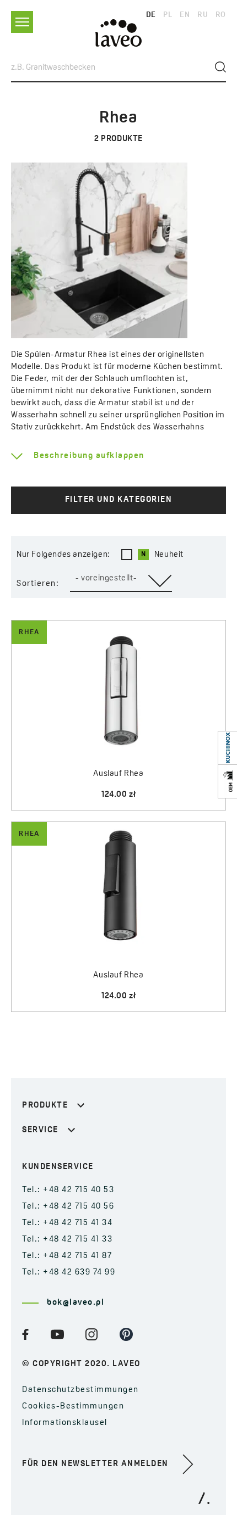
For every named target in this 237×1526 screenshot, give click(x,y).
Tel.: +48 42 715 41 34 (67, 1223)
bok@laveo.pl (75, 1303)
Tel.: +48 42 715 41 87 (67, 1256)
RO (221, 15)
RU (202, 15)
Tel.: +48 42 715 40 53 (68, 1190)
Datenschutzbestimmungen (80, 1390)
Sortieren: (38, 584)
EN (185, 15)
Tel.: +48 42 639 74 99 (68, 1272)
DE (151, 15)
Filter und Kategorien (119, 500)
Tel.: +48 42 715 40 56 (68, 1207)
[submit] (220, 67)
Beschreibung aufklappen (89, 456)
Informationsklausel (64, 1423)
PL (167, 15)
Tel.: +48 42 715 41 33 (67, 1240)
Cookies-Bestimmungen (73, 1406)
